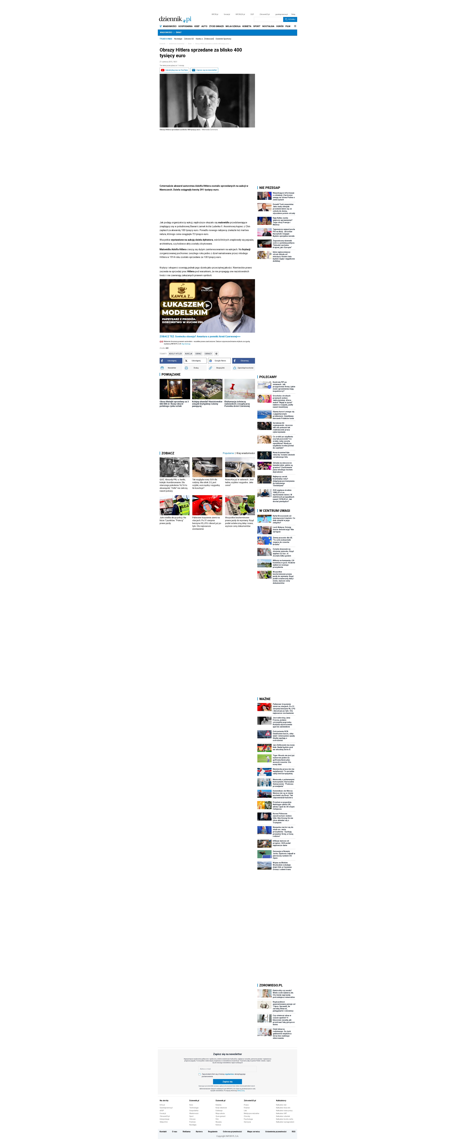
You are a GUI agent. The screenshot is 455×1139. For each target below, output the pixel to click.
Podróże (192, 1122)
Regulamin (212, 1131)
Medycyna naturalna (251, 1113)
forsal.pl (227, 14)
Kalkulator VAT (281, 1113)
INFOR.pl (215, 14)
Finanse (247, 1108)
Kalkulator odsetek (283, 1116)
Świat (179, 32)
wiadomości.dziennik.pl (176, 44)
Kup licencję (186, 344)
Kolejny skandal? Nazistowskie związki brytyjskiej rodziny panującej (207, 403)
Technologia (193, 1108)
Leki (245, 1111)
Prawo (246, 1105)
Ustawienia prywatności (275, 1131)
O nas (174, 1131)
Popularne (228, 453)
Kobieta (218, 1105)
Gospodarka (193, 1111)
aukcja (188, 354)
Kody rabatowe (221, 1108)
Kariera (199, 1131)
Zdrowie (192, 1119)
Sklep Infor (164, 1122)
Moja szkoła (220, 1113)
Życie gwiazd (220, 1116)
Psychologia (248, 1119)
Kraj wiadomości (246, 453)
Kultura (218, 1125)
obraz (198, 354)
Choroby (247, 1116)
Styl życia (247, 1122)
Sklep (293, 14)
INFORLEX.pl (240, 14)
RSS (293, 1131)
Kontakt (163, 1131)
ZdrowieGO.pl (265, 14)
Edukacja (219, 1111)
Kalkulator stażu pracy (284, 1111)
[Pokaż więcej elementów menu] (295, 26)
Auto (191, 1105)
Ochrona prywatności (232, 1131)
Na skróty (164, 1100)
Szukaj (291, 19)
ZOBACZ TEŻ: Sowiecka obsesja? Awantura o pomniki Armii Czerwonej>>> (200, 336)
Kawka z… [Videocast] (205, 39)
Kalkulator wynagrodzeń (285, 1122)
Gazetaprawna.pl (166, 1108)
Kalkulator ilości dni (283, 1108)
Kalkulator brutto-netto (284, 1119)
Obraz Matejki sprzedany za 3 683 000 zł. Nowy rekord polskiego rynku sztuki (174, 403)
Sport (191, 1116)
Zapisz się (227, 1081)
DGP (252, 14)
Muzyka (219, 1122)
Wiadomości (166, 32)
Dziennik (162, 44)
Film (217, 1119)
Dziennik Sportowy (223, 39)
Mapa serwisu (253, 1131)
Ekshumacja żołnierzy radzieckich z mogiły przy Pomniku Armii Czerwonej (237, 403)
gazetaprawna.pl (281, 14)
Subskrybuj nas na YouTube (176, 70)
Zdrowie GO (189, 39)
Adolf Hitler (175, 354)
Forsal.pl (163, 1113)
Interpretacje (164, 1119)
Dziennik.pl (194, 1100)
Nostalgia (178, 39)
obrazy (208, 354)
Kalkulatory (281, 1100)
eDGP (162, 1111)
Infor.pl (162, 1105)
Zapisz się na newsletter (206, 70)
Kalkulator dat (281, 1105)
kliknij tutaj (241, 1090)
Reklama (186, 1131)
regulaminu (229, 1074)
